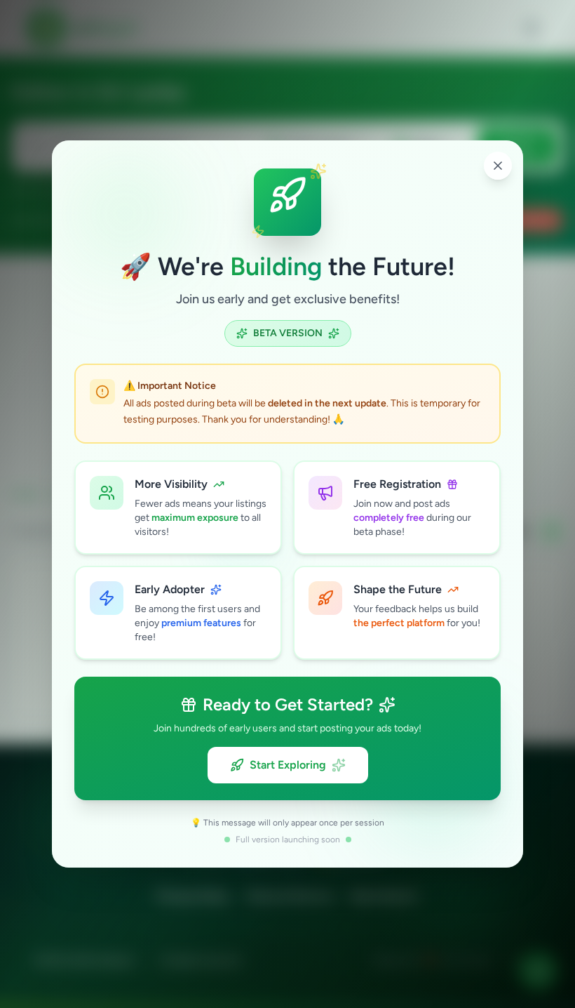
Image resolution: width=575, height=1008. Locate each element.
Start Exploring (288, 764)
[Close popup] (498, 166)
